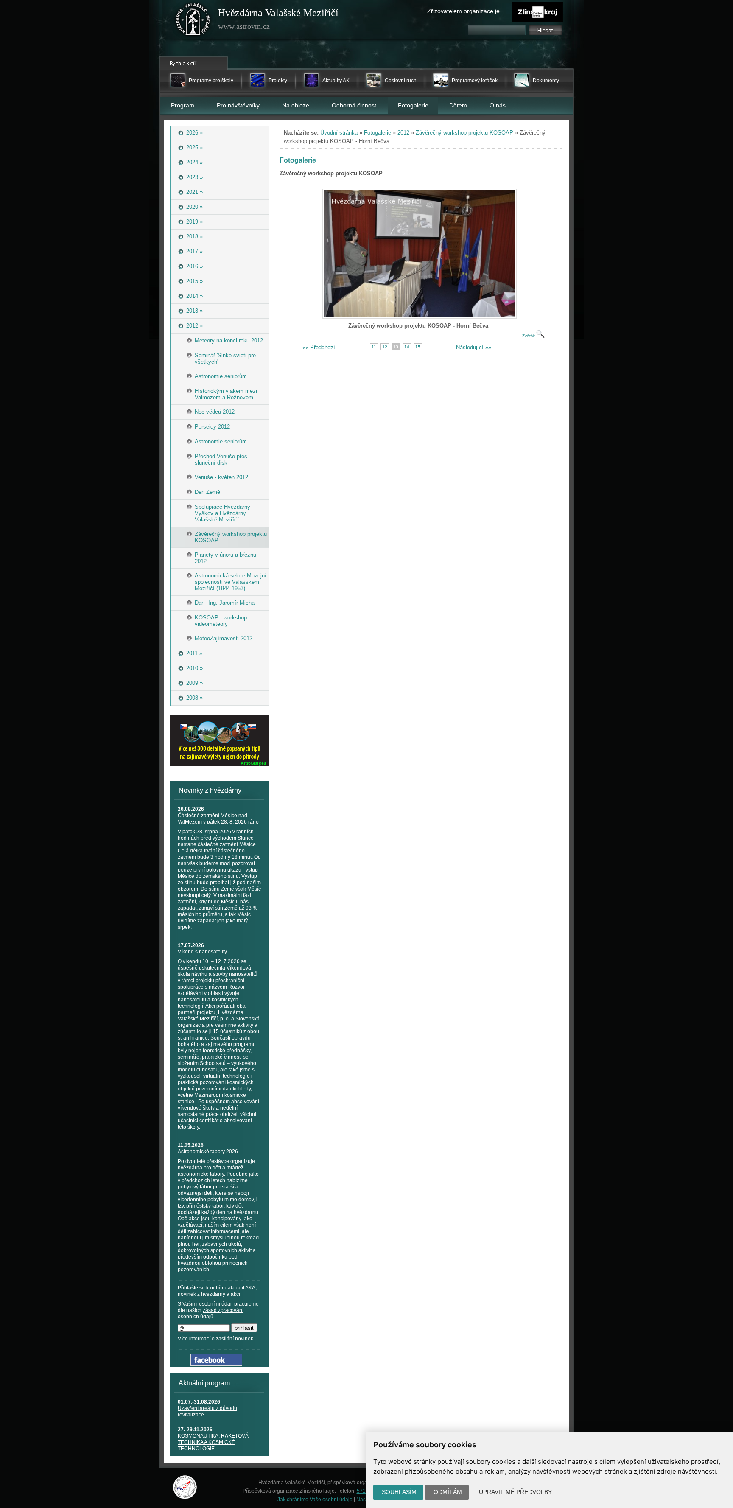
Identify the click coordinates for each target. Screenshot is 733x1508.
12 (384, 347)
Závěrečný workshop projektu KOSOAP (464, 132)
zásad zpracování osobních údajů (210, 1313)
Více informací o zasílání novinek (215, 1339)
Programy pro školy (211, 81)
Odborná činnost (354, 105)
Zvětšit (529, 336)
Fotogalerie (377, 132)
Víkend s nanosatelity (202, 952)
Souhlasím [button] (399, 1491)
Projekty (278, 81)
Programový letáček (475, 81)
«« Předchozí (318, 347)
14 (406, 347)
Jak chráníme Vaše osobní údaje (315, 1499)
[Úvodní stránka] (193, 21)
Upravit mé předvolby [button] (515, 1491)
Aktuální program (204, 1383)
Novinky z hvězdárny (210, 790)
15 (417, 347)
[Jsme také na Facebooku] (216, 1364)
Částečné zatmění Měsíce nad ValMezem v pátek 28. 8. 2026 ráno (218, 819)
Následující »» (473, 347)
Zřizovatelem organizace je (463, 11)
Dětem (458, 105)
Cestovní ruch (401, 81)
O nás (498, 105)
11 (374, 347)
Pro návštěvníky (238, 105)
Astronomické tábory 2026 (208, 1152)
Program (182, 105)
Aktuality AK (336, 81)
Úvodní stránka (339, 132)
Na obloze (295, 105)
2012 (403, 132)
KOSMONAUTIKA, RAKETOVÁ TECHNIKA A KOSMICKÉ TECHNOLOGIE (213, 1442)
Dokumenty (546, 81)
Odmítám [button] (448, 1491)
